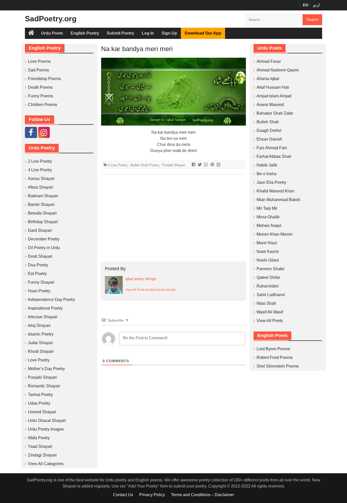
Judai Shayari (40, 343)
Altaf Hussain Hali (273, 87)
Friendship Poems (44, 79)
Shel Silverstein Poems (278, 366)
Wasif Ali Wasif (270, 312)
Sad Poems (38, 70)
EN (305, 5)
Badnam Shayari (43, 196)
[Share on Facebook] (194, 165)
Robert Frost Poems (275, 357)
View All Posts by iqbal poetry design (150, 290)
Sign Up (169, 33)
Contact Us (123, 495)
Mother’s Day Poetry (46, 369)
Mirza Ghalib (268, 217)
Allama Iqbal (268, 79)
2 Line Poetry (40, 161)
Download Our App (203, 33)
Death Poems (40, 87)
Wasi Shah (266, 303)
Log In (148, 33)
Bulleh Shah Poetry (145, 165)
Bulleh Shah (268, 122)
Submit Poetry (120, 33)
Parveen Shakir (271, 269)
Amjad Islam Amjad (274, 96)
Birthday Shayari (43, 222)
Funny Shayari (41, 282)
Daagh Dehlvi (269, 130)
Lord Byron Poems (273, 349)
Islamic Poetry (40, 334)
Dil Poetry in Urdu (44, 248)
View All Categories (46, 464)
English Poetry (85, 33)
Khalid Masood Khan (275, 191)
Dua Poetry (38, 265)
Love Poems (39, 61)
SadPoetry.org (50, 18)
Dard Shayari (40, 230)
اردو (316, 5)
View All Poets (270, 320)
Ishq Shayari (39, 325)
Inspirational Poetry (45, 308)
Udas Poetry (39, 403)
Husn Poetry (39, 291)
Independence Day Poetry (51, 299)
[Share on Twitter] (200, 165)
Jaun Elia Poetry (271, 182)
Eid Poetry (37, 273)
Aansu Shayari (41, 178)
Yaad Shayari (40, 446)
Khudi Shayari (41, 351)
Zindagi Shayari (42, 455)
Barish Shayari (41, 204)
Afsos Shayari (40, 187)
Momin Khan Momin (275, 234)
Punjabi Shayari (173, 165)
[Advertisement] (173, 218)
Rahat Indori (268, 286)
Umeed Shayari (42, 412)
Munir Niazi (267, 243)
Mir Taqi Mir (267, 208)
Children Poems (42, 104)
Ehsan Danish (269, 139)
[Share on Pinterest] (213, 165)
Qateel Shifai (268, 277)
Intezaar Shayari (42, 317)
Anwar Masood (270, 104)
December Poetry (43, 239)
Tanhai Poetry (40, 394)
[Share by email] (219, 165)
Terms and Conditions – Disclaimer (202, 495)
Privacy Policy (152, 495)
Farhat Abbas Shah (274, 156)
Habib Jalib (267, 165)
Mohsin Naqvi (269, 225)
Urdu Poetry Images (46, 429)
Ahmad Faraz (269, 61)
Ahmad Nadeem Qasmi (278, 70)
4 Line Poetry (117, 165)
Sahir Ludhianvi (271, 295)
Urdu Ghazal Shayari (47, 420)
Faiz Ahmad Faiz (272, 148)
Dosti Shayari (40, 256)
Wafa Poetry (39, 438)
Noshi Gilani (268, 260)
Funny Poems (40, 96)
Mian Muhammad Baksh (278, 199)
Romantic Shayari (44, 386)
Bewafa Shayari (42, 213)
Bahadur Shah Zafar (275, 113)
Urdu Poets (52, 33)
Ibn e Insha (266, 174)
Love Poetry (39, 360)
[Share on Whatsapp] (206, 165)
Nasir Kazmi (268, 251)
